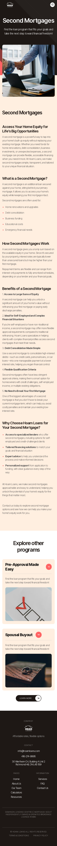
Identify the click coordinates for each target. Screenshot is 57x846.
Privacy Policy (40, 836)
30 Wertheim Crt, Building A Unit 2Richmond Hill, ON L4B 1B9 (28, 763)
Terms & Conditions (19, 836)
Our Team (16, 788)
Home (16, 779)
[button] (52, 4)
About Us (16, 783)
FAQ (43, 783)
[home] (9, 4)
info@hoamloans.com (28, 751)
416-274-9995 (28, 756)
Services (42, 779)
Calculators (16, 792)
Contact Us (42, 788)
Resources (16, 796)
